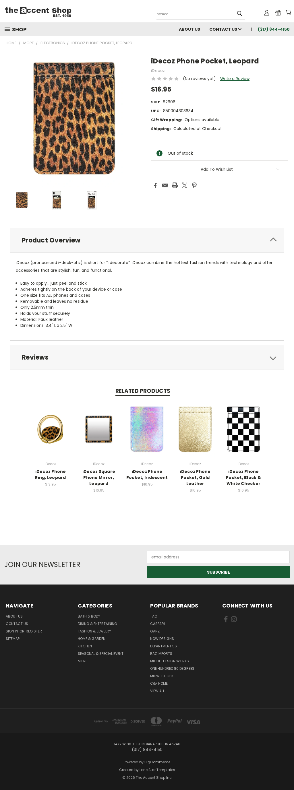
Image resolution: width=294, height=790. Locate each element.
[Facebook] (155, 185)
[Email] (165, 185)
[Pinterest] (194, 185)
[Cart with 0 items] (288, 12)
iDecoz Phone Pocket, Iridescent (147, 474)
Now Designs (162, 638)
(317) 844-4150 (274, 29)
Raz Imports (161, 653)
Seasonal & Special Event (100, 653)
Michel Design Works (169, 661)
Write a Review (234, 78)
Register (34, 631)
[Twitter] (184, 185)
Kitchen (85, 646)
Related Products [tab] (142, 391)
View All (157, 690)
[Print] (175, 185)
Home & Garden (91, 638)
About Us (189, 29)
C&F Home (159, 683)
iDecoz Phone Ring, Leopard (50, 474)
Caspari (157, 623)
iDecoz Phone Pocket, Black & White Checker (243, 477)
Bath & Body (89, 616)
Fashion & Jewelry (94, 631)
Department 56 (163, 646)
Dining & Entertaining (97, 623)
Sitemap (13, 638)
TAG (153, 616)
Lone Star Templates (157, 769)
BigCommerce (157, 762)
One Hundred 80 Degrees (172, 668)
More (82, 661)
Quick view (50, 428)
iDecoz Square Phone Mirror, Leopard (98, 477)
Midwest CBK (162, 675)
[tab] (147, 240)
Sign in (12, 631)
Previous (285, 772)
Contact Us (223, 29)
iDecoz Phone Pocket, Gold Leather (195, 477)
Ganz (155, 631)
